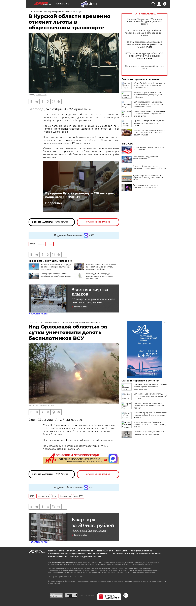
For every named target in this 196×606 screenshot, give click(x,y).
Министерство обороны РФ (41, 405)
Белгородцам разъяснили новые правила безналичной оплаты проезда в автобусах (101, 266)
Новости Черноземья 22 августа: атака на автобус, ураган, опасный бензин (144, 21)
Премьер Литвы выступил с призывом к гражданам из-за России (149, 167)
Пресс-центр (121, 551)
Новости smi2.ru (38, 313)
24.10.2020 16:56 (35, 12)
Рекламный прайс (56, 551)
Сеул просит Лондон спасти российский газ (145, 158)
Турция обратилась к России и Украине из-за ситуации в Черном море (148, 178)
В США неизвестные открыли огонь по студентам (149, 148)
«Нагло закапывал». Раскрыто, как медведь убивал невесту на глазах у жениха (150, 424)
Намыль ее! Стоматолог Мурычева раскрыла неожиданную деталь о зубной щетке (149, 113)
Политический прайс (57, 557)
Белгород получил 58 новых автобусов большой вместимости (56, 275)
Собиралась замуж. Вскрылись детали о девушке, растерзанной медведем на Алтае (148, 104)
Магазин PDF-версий (97, 554)
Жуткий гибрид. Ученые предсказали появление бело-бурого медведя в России (150, 415)
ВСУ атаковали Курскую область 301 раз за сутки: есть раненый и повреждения (144, 56)
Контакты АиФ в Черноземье (80, 551)
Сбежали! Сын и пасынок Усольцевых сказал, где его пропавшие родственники (150, 386)
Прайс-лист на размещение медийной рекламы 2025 (137, 554)
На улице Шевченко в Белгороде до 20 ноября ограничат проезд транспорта (56, 266)
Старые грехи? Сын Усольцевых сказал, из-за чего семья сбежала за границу (150, 405)
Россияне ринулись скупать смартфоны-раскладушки (145, 186)
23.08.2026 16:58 (35, 322)
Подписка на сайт (105, 551)
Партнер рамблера (87, 595)
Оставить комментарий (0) (98, 222)
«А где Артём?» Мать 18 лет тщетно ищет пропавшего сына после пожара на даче (149, 85)
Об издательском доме (141, 551)
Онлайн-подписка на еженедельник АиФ (66, 554)
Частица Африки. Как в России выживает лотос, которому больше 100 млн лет (149, 94)
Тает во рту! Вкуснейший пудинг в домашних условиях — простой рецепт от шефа (149, 132)
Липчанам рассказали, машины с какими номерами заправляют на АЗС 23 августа (144, 44)
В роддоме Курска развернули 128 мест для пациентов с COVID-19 (79, 195)
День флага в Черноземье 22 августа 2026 (144, 67)
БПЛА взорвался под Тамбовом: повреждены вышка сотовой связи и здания (144, 33)
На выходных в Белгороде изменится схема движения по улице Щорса (99, 276)
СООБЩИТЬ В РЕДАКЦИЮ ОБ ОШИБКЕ (85, 557)
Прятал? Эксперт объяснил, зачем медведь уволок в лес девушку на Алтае (149, 123)
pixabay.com (40, 95)
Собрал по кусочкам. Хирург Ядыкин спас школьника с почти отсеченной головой (150, 396)
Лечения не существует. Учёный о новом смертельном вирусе (149, 433)
